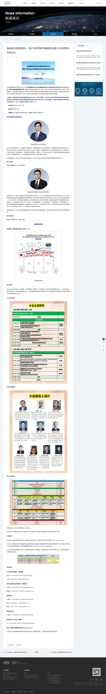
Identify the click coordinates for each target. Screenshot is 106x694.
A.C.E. (95, 34)
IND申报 (25, 691)
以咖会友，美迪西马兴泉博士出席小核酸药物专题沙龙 (18, 652)
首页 (6, 39)
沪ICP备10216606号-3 (98, 683)
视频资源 (74, 34)
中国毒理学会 (11, 645)
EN (100, 3)
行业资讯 (31, 34)
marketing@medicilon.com (33, 675)
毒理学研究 (19, 645)
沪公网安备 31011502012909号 (80, 684)
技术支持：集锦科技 (98, 684)
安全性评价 (6, 691)
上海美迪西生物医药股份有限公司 (79, 683)
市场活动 (53, 34)
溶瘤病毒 (13, 691)
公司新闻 (10, 34)
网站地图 (91, 684)
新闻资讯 (11, 39)
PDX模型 (19, 691)
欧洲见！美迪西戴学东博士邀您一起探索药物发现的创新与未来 (64, 652)
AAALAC (31, 691)
